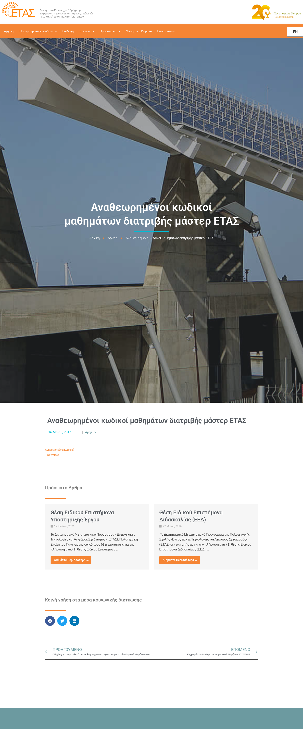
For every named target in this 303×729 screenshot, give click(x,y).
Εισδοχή (68, 31)
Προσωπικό (108, 31)
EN (295, 31)
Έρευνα (84, 31)
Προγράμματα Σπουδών (36, 31)
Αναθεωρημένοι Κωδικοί (59, 449)
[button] (50, 621)
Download (53, 454)
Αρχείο (90, 432)
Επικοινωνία (166, 31)
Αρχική (9, 31)
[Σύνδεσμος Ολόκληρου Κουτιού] (97, 537)
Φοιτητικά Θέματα (139, 31)
